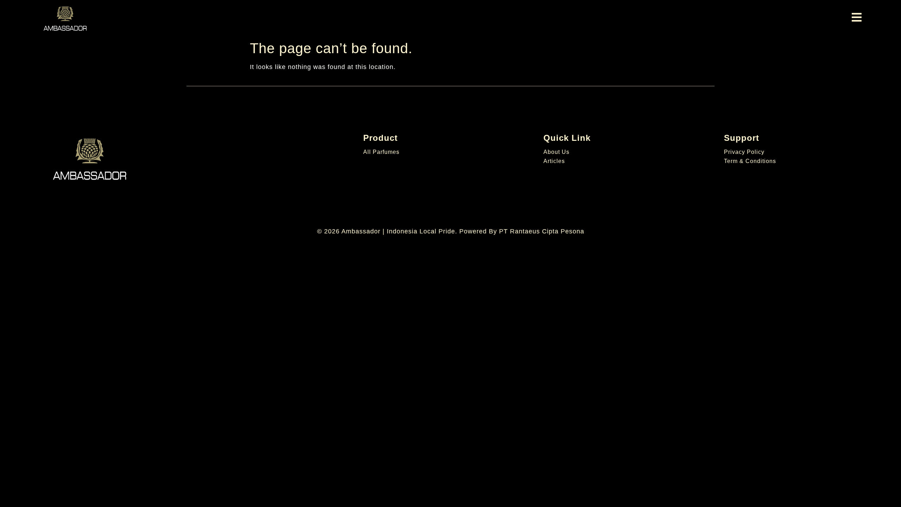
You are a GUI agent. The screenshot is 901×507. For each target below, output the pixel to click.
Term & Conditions (750, 161)
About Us (556, 152)
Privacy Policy (744, 152)
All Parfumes (381, 152)
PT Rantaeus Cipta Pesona (541, 231)
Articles (554, 161)
